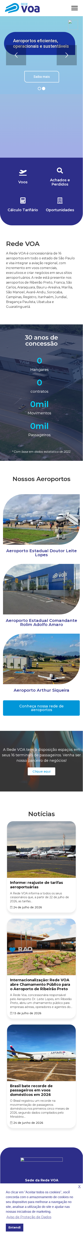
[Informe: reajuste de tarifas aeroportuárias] (41, 850)
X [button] (79, 1186)
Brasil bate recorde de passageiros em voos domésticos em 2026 (31, 1090)
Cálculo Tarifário (23, 210)
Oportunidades (60, 210)
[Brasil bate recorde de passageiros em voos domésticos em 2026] (41, 1053)
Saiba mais (42, 77)
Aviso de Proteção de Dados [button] (28, 1217)
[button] (41, 708)
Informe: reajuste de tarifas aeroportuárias (36, 884)
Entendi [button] (14, 1227)
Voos (23, 182)
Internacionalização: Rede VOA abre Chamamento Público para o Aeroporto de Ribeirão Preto (40, 984)
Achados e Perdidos (60, 182)
